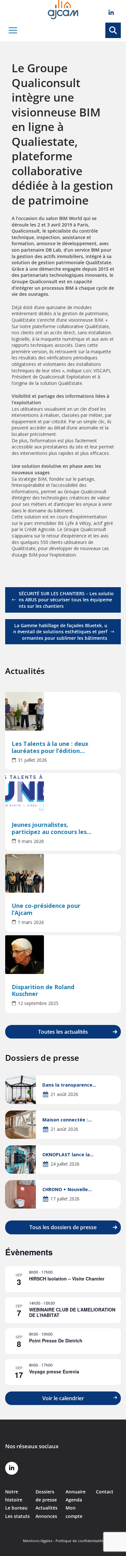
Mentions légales (37, 1540)
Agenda (74, 1500)
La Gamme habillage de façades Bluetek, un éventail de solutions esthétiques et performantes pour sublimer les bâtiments (60, 631)
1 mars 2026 (31, 922)
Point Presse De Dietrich (55, 1340)
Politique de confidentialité (79, 1540)
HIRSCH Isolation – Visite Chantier (66, 1278)
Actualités (47, 1508)
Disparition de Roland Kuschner (43, 991)
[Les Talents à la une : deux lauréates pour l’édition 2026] (63, 711)
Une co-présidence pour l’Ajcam (46, 909)
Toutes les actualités (63, 1031)
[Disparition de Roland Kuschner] (63, 954)
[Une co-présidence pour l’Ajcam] (63, 873)
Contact (104, 1492)
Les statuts (17, 1516)
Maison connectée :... (67, 1120)
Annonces (46, 1516)
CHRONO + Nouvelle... (67, 1189)
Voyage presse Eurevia (54, 1371)
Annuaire (76, 1492)
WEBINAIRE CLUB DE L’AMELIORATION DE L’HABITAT (72, 1312)
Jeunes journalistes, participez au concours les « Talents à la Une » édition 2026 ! (52, 828)
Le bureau (16, 1508)
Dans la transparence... (69, 1085)
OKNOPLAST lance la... (68, 1154)
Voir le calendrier (63, 1398)
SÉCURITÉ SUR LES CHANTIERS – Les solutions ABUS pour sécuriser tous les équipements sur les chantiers (66, 599)
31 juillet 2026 (32, 760)
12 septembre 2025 (38, 1003)
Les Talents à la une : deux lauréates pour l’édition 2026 (50, 747)
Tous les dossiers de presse (63, 1227)
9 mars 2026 (31, 841)
